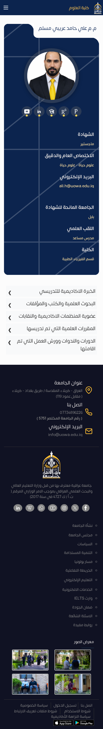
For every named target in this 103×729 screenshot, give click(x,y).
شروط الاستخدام (77, 711)
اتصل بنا (86, 705)
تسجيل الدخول (65, 705)
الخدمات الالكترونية (77, 590)
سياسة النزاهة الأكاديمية (70, 717)
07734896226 (71, 413)
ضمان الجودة (82, 607)
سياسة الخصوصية (34, 705)
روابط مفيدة (82, 625)
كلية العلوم (79, 7)
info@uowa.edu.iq (65, 435)
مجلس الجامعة (80, 535)
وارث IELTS (83, 598)
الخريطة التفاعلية (79, 570)
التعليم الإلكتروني (78, 580)
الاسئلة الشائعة (80, 616)
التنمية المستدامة (78, 553)
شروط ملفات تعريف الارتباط (35, 711)
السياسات (85, 544)
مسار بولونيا (83, 562)
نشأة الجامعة (82, 526)
